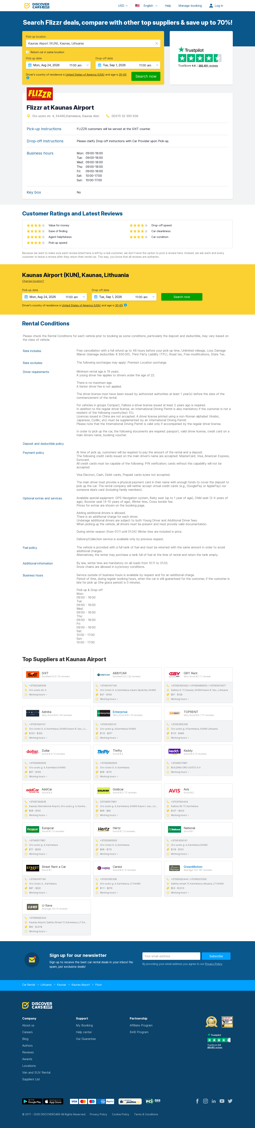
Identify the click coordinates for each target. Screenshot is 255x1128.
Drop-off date (104, 58)
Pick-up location (36, 36)
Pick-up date (34, 58)
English (148, 5)
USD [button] (121, 5)
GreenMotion (193, 867)
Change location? (33, 281)
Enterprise (120, 712)
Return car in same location (47, 52)
